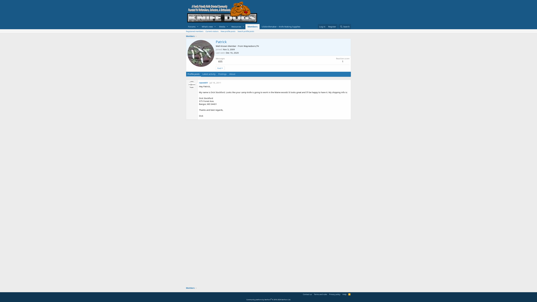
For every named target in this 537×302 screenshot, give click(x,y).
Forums (192, 26)
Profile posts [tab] (194, 74)
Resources (236, 26)
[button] (198, 26)
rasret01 (203, 82)
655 (220, 61)
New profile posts (228, 31)
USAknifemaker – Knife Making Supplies (281, 26)
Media (222, 26)
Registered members (194, 31)
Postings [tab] (222, 74)
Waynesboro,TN (251, 46)
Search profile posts (246, 31)
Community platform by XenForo (268, 300)
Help (344, 294)
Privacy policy (334, 294)
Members (252, 26)
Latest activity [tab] (208, 74)
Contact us (307, 294)
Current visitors (212, 31)
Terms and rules (320, 294)
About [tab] (232, 74)
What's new (207, 26)
